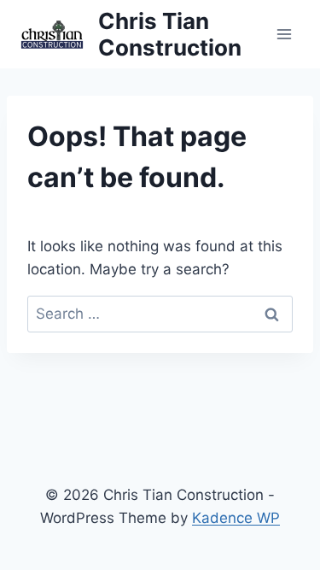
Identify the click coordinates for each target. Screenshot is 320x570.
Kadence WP (236, 517)
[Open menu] (284, 34)
